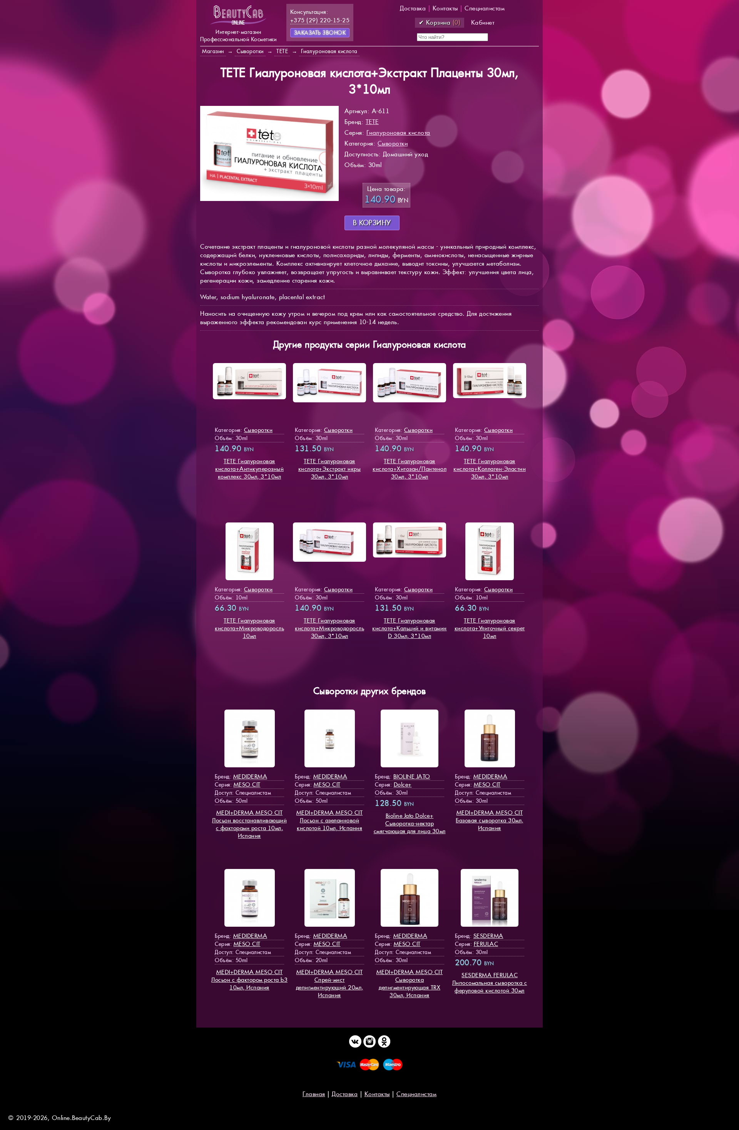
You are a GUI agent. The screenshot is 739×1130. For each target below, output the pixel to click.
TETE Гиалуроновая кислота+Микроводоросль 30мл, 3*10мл (329, 628)
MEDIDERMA (250, 776)
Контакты (445, 8)
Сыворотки (393, 143)
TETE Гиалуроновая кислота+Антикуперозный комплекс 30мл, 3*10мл (249, 468)
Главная (314, 1094)
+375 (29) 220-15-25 (320, 20)
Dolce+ (403, 784)
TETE (372, 122)
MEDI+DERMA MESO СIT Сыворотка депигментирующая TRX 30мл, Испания (409, 983)
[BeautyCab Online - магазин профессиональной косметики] (238, 24)
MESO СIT (247, 784)
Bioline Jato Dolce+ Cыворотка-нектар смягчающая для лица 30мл (410, 823)
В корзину (372, 222)
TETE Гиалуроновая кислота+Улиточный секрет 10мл (490, 628)
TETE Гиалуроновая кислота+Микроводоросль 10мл (249, 628)
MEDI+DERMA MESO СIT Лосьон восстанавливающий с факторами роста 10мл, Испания (249, 824)
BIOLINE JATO (411, 776)
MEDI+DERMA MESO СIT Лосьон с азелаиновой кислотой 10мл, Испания (329, 820)
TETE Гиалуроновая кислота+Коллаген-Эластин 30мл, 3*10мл (489, 468)
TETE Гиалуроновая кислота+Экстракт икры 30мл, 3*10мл (329, 468)
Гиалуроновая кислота (398, 133)
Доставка (413, 8)
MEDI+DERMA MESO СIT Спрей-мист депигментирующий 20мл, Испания (329, 983)
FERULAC (486, 944)
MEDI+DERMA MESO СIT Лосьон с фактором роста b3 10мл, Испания (249, 979)
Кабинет (483, 22)
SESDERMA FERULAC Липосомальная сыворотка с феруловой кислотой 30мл (489, 982)
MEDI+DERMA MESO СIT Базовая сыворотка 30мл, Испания (489, 820)
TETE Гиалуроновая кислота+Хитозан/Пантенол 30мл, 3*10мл (409, 468)
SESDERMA (488, 935)
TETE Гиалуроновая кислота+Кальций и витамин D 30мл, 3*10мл (409, 628)
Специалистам (485, 8)
